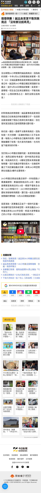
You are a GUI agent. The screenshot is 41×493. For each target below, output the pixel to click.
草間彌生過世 (6, 5)
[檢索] (34, 2)
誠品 (5, 301)
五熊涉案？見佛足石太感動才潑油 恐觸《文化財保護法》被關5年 (33, 352)
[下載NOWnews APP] (29, 2)
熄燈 (22, 301)
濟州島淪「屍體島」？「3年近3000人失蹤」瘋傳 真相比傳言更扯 (10, 431)
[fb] (12, 467)
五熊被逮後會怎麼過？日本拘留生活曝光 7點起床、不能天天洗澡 (20, 352)
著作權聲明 (34, 455)
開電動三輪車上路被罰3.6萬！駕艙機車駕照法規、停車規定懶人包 (32, 408)
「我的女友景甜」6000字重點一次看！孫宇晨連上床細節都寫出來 (7, 335)
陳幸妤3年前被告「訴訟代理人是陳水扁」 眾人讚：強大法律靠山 (29, 431)
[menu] (39, 5)
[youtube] (28, 467)
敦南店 (30, 301)
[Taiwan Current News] (25, 2)
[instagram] (17, 467)
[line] (22, 467)
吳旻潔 (13, 301)
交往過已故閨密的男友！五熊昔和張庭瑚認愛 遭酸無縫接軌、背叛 (20, 391)
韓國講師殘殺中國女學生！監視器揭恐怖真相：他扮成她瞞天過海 (7, 391)
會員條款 (12, 459)
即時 (21, 5)
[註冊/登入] (38, 2)
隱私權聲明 (24, 455)
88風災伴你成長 (23, 9)
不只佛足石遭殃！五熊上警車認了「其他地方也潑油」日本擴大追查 (10, 374)
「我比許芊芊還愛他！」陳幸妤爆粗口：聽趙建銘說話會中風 (20, 408)
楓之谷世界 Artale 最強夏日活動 (7, 353)
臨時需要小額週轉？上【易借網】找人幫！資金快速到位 (32, 391)
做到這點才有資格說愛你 (32, 334)
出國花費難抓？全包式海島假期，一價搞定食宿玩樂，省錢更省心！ (7, 409)
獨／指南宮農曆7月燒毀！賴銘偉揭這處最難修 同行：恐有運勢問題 (20, 335)
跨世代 (35, 9)
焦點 (16, 5)
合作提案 (29, 459)
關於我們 (20, 459)
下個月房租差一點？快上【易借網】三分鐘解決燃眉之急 (29, 374)
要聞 (27, 5)
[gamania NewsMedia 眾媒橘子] (20, 476)
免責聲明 (15, 455)
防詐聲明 (6, 455)
